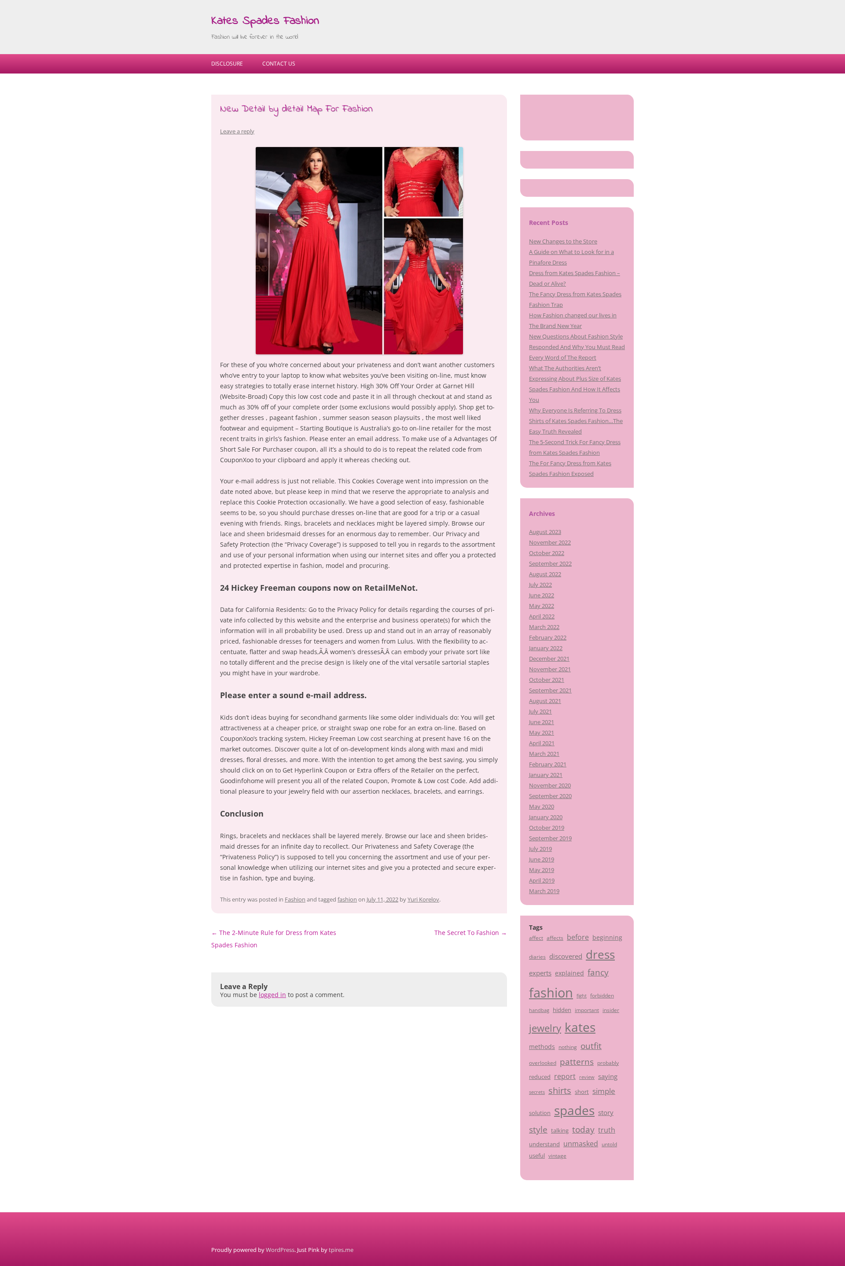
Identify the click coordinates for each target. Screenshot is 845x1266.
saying (607, 1076)
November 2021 (550, 669)
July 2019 (540, 849)
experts (540, 972)
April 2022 (542, 616)
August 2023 (545, 532)
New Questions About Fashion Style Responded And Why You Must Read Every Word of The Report (577, 346)
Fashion (295, 899)
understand (544, 1144)
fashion (347, 899)
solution (540, 1113)
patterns (577, 1061)
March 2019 (544, 891)
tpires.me (341, 1250)
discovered (565, 956)
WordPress (280, 1250)
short (582, 1092)
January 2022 (545, 648)
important (587, 1009)
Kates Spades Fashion (265, 21)
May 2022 (541, 606)
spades (574, 1110)
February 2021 (547, 764)
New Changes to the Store (563, 241)
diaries (537, 956)
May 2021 (541, 732)
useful (537, 1155)
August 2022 (545, 574)
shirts (559, 1091)
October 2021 (546, 680)
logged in (272, 994)
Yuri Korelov (423, 899)
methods (542, 1046)
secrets (537, 1092)
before (578, 937)
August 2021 (545, 701)
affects (555, 937)
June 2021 (541, 722)
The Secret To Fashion (470, 932)
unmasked (580, 1143)
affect (536, 937)
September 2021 (550, 690)
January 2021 (545, 775)
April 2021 (542, 743)
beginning (607, 937)
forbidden (602, 995)
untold (609, 1144)
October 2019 (546, 828)
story (606, 1112)
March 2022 (544, 627)
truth (606, 1130)
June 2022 (541, 595)
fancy (598, 972)
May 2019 (541, 870)
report (565, 1076)
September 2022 (550, 563)
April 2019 (542, 880)
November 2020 (550, 785)
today (583, 1129)
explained (569, 973)
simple (603, 1091)
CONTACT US (278, 63)
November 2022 (550, 542)
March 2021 (544, 754)
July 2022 (540, 585)
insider (611, 1009)
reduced (540, 1077)
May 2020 (541, 806)
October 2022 (546, 553)
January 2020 (545, 817)
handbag (539, 1010)
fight (582, 996)
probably (608, 1062)
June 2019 (541, 859)
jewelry (545, 1028)
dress (600, 954)
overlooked (542, 1062)
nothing (567, 1046)
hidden (562, 1010)
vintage (557, 1155)
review (587, 1077)
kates (580, 1027)
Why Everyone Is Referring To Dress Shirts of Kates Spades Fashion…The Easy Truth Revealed (576, 420)
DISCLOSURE (227, 63)
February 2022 (547, 637)
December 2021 (549, 658)
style (538, 1129)
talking (560, 1130)
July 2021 (540, 711)
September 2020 (550, 796)
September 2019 (550, 838)
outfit (591, 1046)
